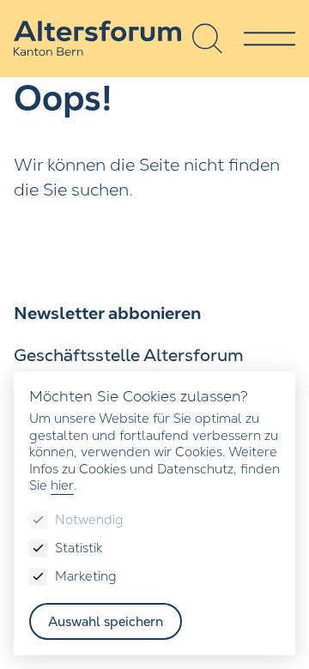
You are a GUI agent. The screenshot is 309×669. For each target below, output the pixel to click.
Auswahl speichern (105, 621)
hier (62, 485)
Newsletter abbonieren (107, 313)
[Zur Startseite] (97, 38)
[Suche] (207, 38)
